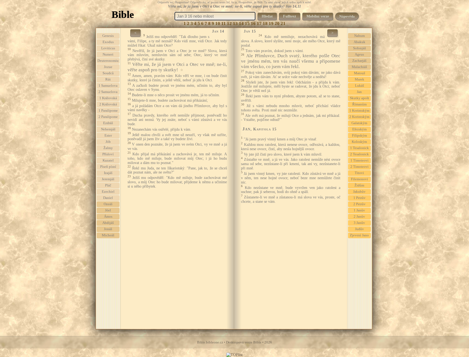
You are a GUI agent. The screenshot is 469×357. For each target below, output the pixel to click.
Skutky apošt (359, 98)
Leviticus (108, 48)
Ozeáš (108, 204)
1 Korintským (359, 110)
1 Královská (108, 98)
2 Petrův (359, 204)
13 (235, 23)
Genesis (108, 36)
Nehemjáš (108, 129)
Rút (108, 79)
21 (283, 23)
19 (271, 23)
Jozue (108, 67)
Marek (359, 79)
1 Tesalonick (359, 148)
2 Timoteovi (359, 167)
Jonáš (108, 229)
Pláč (108, 185)
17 (259, 23)
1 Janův (359, 210)
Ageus (359, 54)
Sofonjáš (359, 48)
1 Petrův (359, 198)
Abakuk (359, 42)
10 (217, 23)
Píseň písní (108, 167)
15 (247, 23)
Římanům (359, 104)
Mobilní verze (317, 16)
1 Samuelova (108, 86)
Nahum (359, 36)
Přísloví (108, 154)
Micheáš (108, 235)
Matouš (359, 73)
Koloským (359, 142)
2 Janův (359, 216)
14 (241, 23)
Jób (108, 142)
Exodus (108, 42)
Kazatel (108, 160)
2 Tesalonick (359, 154)
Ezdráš (108, 123)
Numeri (108, 54)
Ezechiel (108, 192)
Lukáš (359, 86)
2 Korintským (359, 117)
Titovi (359, 173)
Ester (108, 135)
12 (229, 23)
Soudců (108, 73)
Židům (359, 185)
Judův (359, 229)
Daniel (108, 198)
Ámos (108, 216)
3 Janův (359, 223)
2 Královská (108, 104)
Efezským (359, 129)
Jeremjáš (108, 179)
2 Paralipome (108, 117)
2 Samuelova (108, 92)
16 (253, 23)
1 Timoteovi (359, 160)
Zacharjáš (359, 61)
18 (265, 23)
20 (277, 23)
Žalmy (108, 148)
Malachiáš (359, 67)
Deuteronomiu (108, 61)
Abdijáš (108, 223)
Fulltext (289, 16)
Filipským (359, 135)
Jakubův (359, 192)
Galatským (359, 123)
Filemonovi (359, 179)
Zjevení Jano (359, 235)
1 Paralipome (108, 110)
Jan (359, 92)
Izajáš (108, 173)
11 (223, 23)
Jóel (108, 210)
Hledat (267, 16)
